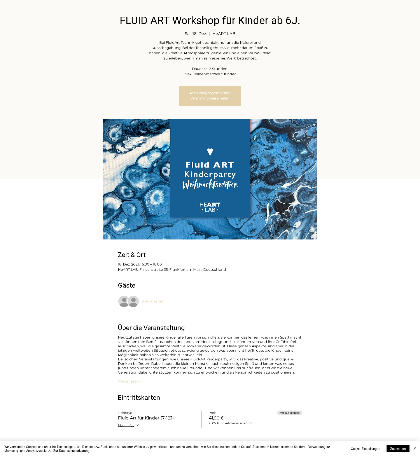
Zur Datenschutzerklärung (71, 450)
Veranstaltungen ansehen (210, 98)
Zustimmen (398, 448)
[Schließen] (414, 449)
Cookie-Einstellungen (365, 448)
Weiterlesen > (130, 381)
